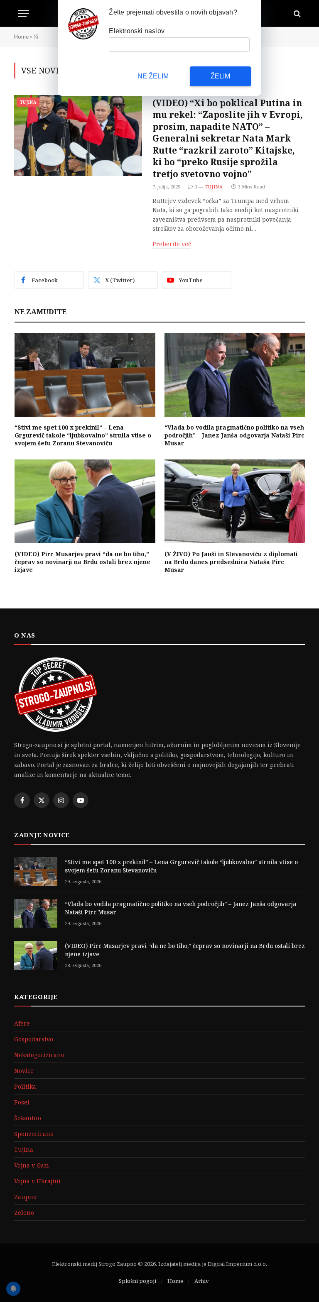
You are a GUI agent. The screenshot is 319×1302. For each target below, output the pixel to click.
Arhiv (201, 1281)
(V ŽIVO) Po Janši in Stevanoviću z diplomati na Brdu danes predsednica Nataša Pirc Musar (231, 562)
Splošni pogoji (137, 1281)
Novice (24, 1071)
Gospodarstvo (33, 1039)
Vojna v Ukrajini (37, 1181)
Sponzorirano (34, 1134)
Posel (21, 1102)
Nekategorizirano (39, 1055)
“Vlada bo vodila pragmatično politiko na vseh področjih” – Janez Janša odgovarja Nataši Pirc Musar (234, 435)
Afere (22, 1023)
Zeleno (24, 1213)
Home (21, 36)
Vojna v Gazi (31, 1165)
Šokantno (27, 1118)
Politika (25, 1086)
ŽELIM (221, 76)
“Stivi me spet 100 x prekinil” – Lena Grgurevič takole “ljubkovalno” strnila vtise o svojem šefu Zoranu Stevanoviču (83, 435)
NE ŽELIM (153, 76)
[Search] (296, 13)
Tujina (28, 102)
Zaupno (25, 1197)
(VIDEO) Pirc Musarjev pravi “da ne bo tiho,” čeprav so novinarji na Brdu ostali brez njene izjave (82, 562)
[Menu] (23, 13)
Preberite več (171, 244)
